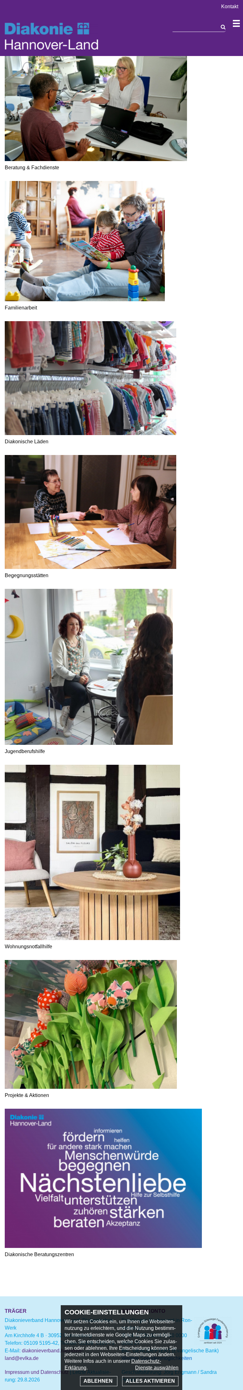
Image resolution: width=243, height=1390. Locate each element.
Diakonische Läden (26, 441)
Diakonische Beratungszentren (39, 1254)
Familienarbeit (21, 307)
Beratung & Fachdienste (32, 167)
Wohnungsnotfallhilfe (28, 946)
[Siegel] (213, 1343)
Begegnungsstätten (26, 575)
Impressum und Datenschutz (37, 1372)
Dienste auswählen (156, 1367)
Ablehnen (99, 1381)
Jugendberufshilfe (25, 751)
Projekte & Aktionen (27, 1095)
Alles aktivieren (150, 1381)
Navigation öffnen (236, 23)
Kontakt (229, 6)
